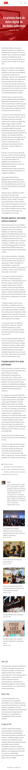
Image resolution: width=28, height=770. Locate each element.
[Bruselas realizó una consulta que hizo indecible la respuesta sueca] (14, 635)
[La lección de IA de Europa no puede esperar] (14, 556)
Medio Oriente (8, 464)
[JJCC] (6, 3)
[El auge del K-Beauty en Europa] (14, 611)
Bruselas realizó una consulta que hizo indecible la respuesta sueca (13, 641)
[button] (21, 3)
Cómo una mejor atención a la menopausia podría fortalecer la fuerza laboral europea (13, 588)
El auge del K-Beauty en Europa (13, 615)
